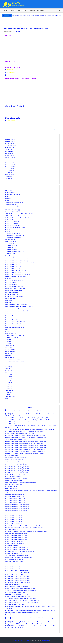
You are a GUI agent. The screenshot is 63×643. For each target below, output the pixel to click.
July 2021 (7, 149)
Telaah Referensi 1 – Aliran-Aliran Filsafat (15, 439)
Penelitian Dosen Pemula (13, 359)
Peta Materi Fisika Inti (11, 319)
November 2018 (9, 167)
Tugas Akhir (8, 390)
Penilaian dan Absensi (10, 308)
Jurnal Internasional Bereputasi (15, 335)
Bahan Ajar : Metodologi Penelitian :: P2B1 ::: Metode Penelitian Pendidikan (24, 453)
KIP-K (6, 255)
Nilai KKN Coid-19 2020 (11, 455)
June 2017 (8, 176)
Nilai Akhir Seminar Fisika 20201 (13, 545)
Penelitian (8, 300)
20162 (9, 376)
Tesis (8, 394)
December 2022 (9, 139)
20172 (9, 380)
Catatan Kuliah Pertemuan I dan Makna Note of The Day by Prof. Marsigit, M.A (25, 451)
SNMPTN (7, 367)
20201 (9, 386)
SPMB (7, 369)
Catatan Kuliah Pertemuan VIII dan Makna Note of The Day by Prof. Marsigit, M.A (25, 435)
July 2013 (7, 178)
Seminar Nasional (11, 337)
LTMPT (7, 278)
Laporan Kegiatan (11, 245)
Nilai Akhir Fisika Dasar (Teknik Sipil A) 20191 (17, 472)
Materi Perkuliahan (10, 282)
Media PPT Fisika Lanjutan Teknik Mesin (15, 288)
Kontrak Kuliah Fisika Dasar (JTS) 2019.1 (48, 129)
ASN (6, 196)
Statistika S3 (8, 370)
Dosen (7, 208)
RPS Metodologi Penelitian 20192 (14, 565)
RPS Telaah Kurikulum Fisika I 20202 (14, 496)
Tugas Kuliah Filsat (10, 396)
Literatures (40, 10)
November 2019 (9, 163)
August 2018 (8, 170)
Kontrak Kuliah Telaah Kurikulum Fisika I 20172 (17, 510)
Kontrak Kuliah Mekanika (11, 268)
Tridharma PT (22, 10)
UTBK (6, 398)
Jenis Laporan (8, 243)
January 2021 (8, 155)
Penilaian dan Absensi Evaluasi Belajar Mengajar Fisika (19, 310)
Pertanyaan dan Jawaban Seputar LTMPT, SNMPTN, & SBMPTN (21, 602)
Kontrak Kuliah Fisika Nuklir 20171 (14, 574)
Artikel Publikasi (8, 25)
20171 (9, 378)
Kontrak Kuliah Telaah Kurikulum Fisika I (15, 276)
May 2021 (8, 151)
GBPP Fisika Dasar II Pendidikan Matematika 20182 (18, 586)
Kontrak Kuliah (9, 257)
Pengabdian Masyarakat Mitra (15, 361)
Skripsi (9, 392)
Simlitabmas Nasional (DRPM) (14, 235)
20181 (9, 382)
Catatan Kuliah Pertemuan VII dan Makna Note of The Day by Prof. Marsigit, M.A (25, 437)
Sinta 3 (9, 339)
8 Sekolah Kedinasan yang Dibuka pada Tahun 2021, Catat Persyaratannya (24, 527)
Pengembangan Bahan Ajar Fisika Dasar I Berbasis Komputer (20, 482)
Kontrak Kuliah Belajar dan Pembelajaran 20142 (17, 596)
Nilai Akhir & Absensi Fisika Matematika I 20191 (17, 576)
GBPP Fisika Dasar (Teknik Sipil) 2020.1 (15, 474)
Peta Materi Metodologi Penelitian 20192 (16, 533)
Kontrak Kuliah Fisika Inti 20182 (13, 520)
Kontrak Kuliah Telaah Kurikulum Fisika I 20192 (17, 506)
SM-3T (7, 365)
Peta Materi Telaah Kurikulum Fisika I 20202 (16, 494)
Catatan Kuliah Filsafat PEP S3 (13, 202)
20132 (9, 374)
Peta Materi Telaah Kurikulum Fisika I (14, 327)
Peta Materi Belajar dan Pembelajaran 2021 (16, 594)
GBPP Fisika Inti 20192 (11, 488)
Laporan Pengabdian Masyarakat (15, 251)
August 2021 (8, 147)
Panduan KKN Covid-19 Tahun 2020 (14, 459)
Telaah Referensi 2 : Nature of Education (15, 423)
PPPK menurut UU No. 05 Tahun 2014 (14, 604)
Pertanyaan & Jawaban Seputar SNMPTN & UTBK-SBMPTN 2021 (22, 600)
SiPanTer (13, 10)
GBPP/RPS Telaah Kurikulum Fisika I (14, 227)
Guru (6, 229)
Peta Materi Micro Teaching (12, 323)
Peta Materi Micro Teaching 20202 (13, 129)
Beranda (5, 10)
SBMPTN (7, 347)
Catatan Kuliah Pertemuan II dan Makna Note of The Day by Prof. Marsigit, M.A (25, 449)
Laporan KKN (10, 247)
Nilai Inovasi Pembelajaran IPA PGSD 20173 (16, 571)
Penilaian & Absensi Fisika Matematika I (15, 304)
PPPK (6, 331)
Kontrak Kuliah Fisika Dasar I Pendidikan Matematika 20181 (20, 588)
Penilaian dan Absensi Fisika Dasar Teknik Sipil (17, 312)
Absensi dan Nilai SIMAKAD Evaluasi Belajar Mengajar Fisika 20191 (22, 590)
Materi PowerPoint (10, 284)
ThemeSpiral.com (45, 640)
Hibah (6, 231)
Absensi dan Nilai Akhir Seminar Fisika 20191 (16, 547)
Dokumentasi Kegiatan (11, 206)
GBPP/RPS (8, 219)
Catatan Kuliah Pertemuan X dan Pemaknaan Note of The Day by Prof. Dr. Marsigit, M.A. (27, 417)
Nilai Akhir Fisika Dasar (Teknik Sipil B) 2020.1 (17, 467)
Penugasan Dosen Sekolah (13, 233)
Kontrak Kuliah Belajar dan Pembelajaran (15, 259)
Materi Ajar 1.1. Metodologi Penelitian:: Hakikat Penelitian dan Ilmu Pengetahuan (26, 531)
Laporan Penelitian (12, 249)
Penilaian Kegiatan (10, 314)
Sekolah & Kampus (10, 349)
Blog (6, 200)
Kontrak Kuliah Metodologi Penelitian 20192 (16, 537)
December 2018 (9, 165)
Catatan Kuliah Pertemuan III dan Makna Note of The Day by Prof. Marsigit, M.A (25, 447)
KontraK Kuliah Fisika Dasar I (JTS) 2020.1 (16, 478)
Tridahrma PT (8, 372)
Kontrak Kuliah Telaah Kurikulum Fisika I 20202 (17, 504)
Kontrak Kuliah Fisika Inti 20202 (13, 516)
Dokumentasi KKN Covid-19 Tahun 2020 (15, 457)
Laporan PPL (10, 253)
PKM (6, 329)
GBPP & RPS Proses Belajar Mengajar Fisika (16, 217)
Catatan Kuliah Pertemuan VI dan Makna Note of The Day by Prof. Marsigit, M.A (25, 441)
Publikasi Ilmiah (31, 25)
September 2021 (9, 145)
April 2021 (8, 153)
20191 (9, 384)
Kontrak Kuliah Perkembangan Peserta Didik (16, 274)
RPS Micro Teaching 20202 (12, 512)
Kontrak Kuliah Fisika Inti (11, 265)
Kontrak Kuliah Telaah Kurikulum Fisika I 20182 (17, 508)
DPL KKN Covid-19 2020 (11, 210)
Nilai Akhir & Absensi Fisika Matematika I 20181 (17, 580)
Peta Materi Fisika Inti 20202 (12, 584)
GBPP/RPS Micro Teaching (12, 225)
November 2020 (9, 159)
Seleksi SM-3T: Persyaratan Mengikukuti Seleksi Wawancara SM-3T (22, 525)
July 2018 (7, 172)
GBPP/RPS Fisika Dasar (11, 221)
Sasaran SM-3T (9, 345)
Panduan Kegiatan (10, 298)
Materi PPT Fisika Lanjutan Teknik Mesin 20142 (17, 582)
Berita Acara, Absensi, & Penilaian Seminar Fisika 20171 (19, 551)
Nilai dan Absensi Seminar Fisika (13, 296)
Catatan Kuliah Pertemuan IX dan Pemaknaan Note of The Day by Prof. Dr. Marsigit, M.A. (27, 419)
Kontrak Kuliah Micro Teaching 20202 (15, 541)
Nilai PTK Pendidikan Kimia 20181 (14, 559)
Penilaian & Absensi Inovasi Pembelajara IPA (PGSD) (18, 306)
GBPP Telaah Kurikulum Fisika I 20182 (15, 500)
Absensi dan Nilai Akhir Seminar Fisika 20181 (16, 549)
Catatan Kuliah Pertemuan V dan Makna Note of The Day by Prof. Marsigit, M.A (25, 443)
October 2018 (9, 169)
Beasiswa (7, 198)
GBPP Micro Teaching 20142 (12, 514)
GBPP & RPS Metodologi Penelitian (14, 216)
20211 (9, 388)
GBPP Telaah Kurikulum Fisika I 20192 (15, 498)
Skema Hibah (8, 357)
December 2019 (9, 161)
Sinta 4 (9, 341)
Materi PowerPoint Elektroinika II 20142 (15, 592)
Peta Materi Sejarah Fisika (12, 325)
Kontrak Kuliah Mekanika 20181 (13, 569)
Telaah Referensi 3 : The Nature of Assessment (17, 421)
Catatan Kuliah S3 (10, 204)
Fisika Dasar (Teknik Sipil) (11, 212)
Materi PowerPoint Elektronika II (13, 286)
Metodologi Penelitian (11, 292)
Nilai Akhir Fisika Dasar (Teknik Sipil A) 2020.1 (17, 468)
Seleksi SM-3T (9, 353)
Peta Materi (8, 316)
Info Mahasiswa (9, 239)
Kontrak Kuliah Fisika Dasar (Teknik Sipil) (15, 261)
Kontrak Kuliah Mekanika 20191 (13, 567)
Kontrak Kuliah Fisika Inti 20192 (13, 518)
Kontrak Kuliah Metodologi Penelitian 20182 (16, 539)
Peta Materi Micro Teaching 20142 (14, 561)
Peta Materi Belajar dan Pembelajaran (15, 318)
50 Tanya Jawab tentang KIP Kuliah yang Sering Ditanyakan (20, 598)
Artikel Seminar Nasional (20, 25)
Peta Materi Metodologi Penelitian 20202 (16, 465)
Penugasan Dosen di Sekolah (14, 363)
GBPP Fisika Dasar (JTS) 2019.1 (13, 476)
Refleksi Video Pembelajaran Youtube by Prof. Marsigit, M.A (20, 433)
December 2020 (9, 157)
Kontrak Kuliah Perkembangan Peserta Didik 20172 (18, 557)
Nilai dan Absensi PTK (10, 294)
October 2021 (9, 143)
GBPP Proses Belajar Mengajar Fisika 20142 (16, 555)
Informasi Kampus (10, 241)
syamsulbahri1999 (8, 31)
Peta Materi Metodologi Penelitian (14, 321)
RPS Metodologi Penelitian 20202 (14, 563)
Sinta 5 (9, 343)
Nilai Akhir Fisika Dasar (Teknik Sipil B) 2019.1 (17, 470)
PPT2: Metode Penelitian (11, 529)
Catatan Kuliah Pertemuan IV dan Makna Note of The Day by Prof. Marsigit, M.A (25, 445)
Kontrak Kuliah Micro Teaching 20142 (15, 543)
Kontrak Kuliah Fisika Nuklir (12, 267)
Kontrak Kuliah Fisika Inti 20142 (13, 523)
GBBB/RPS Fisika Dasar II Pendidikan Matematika (18, 214)
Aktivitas (32, 10)
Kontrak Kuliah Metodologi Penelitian (14, 270)
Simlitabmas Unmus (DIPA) (14, 237)
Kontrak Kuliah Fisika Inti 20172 (13, 522)
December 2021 (9, 141)
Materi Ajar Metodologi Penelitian (14, 280)
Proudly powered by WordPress (21, 640)
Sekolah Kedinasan (10, 351)
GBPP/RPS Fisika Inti (10, 223)
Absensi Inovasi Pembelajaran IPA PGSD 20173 (17, 573)
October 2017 (9, 174)
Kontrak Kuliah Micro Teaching (13, 272)
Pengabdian (8, 302)
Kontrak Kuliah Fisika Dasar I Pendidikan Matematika (18, 263)
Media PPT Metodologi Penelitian (13, 290)
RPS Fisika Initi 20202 (11, 486)
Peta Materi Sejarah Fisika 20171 (14, 553)
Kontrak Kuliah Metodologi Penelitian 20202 (16, 535)
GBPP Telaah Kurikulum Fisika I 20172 (15, 502)
